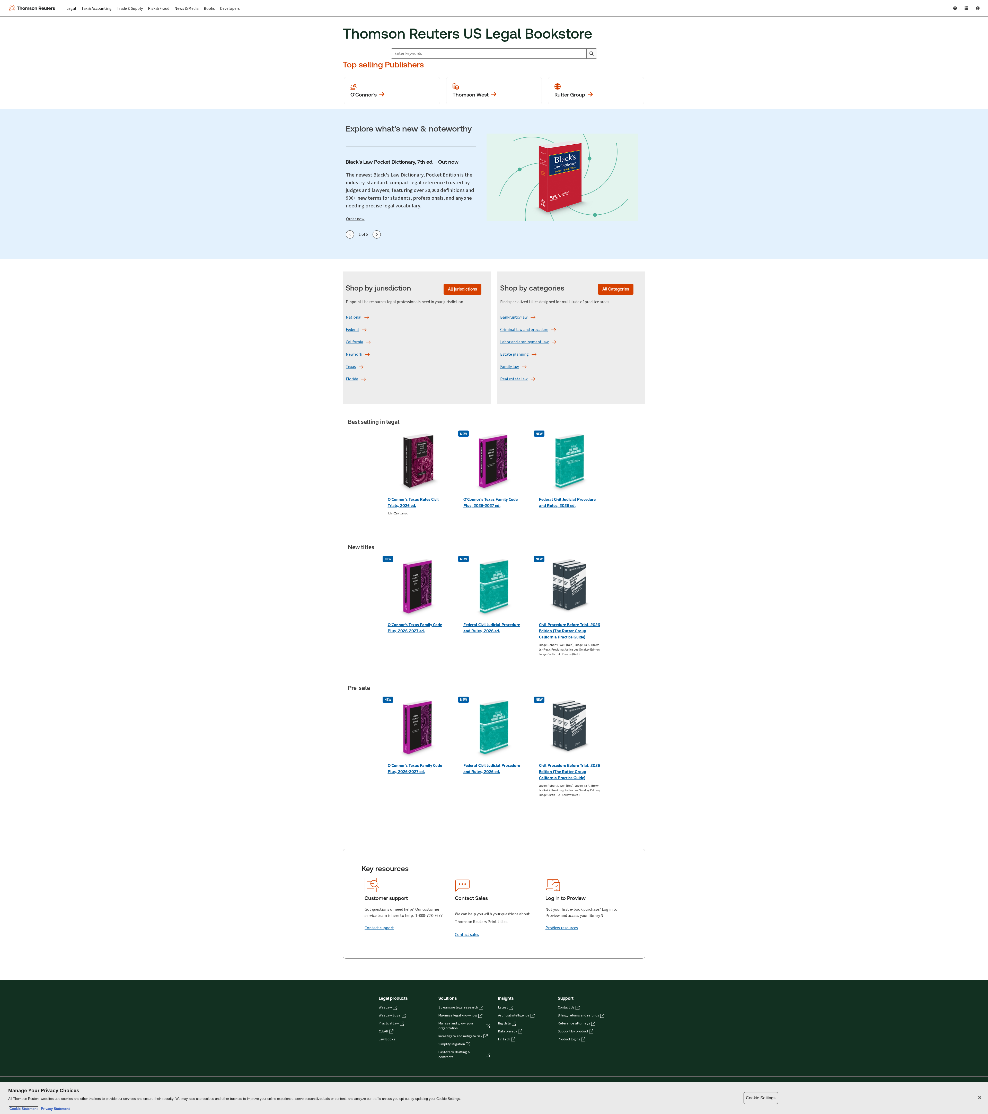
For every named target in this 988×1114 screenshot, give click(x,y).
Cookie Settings (760, 1098)
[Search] (591, 53)
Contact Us (566, 1007)
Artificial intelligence (514, 1015)
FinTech (504, 1039)
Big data (504, 1023)
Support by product (573, 1031)
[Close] (979, 1097)
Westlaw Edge (390, 1015)
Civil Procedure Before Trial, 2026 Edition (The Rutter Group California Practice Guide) (569, 630)
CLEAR (383, 1031)
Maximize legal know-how (457, 1015)
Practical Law (389, 1023)
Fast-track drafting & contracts (454, 1054)
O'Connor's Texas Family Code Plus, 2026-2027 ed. (490, 502)
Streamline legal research (458, 1007)
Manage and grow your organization (455, 1026)
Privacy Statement (54, 1109)
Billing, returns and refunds (578, 1015)
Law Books (387, 1039)
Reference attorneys (574, 1023)
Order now (355, 219)
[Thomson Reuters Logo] (33, 8)
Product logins (569, 1039)
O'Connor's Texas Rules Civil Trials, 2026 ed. (413, 502)
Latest (503, 1007)
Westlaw (385, 1007)
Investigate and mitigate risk (460, 1036)
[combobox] (488, 53)
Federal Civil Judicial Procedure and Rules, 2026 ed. (567, 502)
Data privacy (507, 1031)
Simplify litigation (451, 1044)
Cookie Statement (24, 1109)
